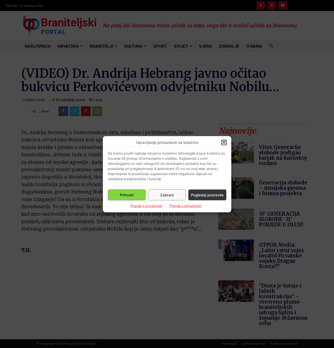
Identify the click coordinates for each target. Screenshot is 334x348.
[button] (224, 142)
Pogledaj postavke (207, 194)
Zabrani (167, 194)
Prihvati (127, 194)
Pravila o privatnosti (146, 205)
